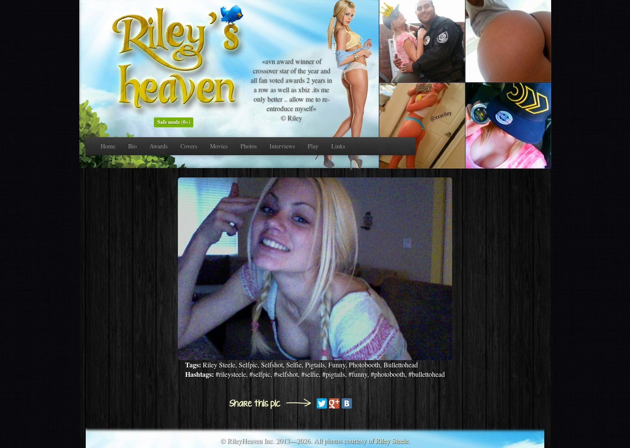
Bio (132, 146)
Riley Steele (391, 440)
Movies (219, 146)
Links (338, 146)
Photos (248, 146)
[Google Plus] (334, 403)
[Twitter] (322, 403)
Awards (159, 146)
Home (108, 146)
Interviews (282, 146)
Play (313, 146)
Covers (188, 146)
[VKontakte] (347, 403)
